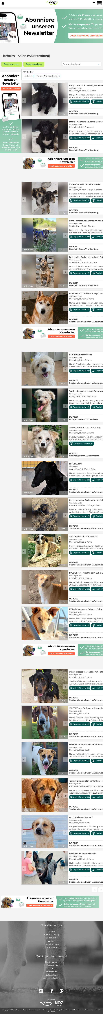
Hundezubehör (51, 938)
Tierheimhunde (51, 944)
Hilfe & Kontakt (52, 965)
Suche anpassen (11, 64)
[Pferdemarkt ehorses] (46, 1003)
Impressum (51, 972)
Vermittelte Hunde (51, 947)
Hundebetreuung (51, 934)
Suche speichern (34, 64)
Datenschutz (52, 975)
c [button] (23, 100)
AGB (51, 968)
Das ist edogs (51, 962)
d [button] (65, 100)
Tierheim (29, 76)
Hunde (51, 931)
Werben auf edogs (51, 978)
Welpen (51, 941)
